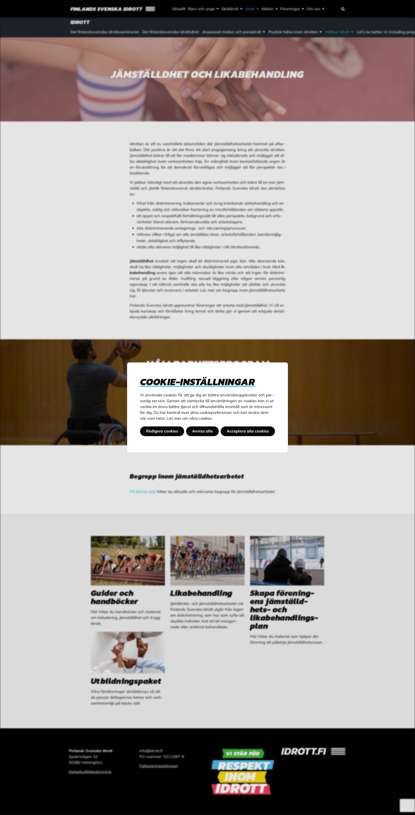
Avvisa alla (202, 431)
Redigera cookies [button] (162, 431)
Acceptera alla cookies (248, 431)
